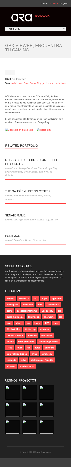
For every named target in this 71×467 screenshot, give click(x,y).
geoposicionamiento (27, 310)
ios (48, 82)
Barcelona (19, 195)
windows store (27, 366)
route (52, 82)
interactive (49, 316)
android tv (24, 298)
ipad (9, 323)
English (64, 3)
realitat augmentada (48, 341)
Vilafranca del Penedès (42, 359)
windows (11, 366)
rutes (63, 82)
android (14, 82)
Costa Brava (37, 168)
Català (44, 3)
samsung (9, 199)
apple (44, 298)
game (33, 219)
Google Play (35, 82)
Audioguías (24, 168)
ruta (58, 82)
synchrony (47, 353)
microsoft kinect (15, 335)
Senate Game (15, 215)
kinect (37, 323)
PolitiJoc (12, 235)
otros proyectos (26, 341)
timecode (11, 359)
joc (56, 219)
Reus (9, 347)
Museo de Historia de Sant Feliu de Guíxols (31, 162)
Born (39, 304)
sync (34, 353)
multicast (32, 335)
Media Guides (30, 171)
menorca (44, 329)
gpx (43, 82)
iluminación (33, 316)
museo (47, 195)
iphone (19, 323)
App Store (24, 82)
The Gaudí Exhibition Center (27, 191)
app (15, 168)
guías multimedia (13, 171)
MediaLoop (30, 329)
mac (56, 323)
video (23, 359)
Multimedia (46, 335)
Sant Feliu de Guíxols (17, 353)
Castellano (54, 3)
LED (47, 323)
